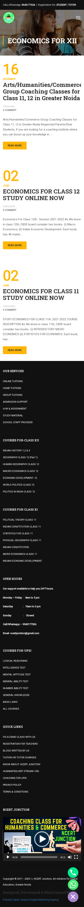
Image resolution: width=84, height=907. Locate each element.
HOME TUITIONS (12, 388)
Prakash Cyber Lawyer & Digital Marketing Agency (31, 899)
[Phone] (73, 872)
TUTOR (72, 5)
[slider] (39, 857)
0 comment (9, 110)
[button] (42, 839)
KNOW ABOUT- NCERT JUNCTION (21, 764)
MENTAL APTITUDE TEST (17, 674)
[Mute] (70, 857)
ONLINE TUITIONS (13, 381)
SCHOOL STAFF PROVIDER (18, 422)
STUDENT (61, 5)
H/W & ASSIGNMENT (15, 408)
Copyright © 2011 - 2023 (16, 878)
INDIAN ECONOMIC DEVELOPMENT (22, 560)
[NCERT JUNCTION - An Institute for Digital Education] (9, 18)
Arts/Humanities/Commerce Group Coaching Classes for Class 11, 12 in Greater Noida (42, 91)
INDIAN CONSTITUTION (16, 547)
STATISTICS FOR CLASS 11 (18, 533)
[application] (42, 839)
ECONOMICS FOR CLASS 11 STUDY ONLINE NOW (41, 294)
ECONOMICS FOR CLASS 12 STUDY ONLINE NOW (41, 194)
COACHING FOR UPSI (15, 778)
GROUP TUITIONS (12, 394)
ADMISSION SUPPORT (15, 401)
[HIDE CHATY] (73, 897)
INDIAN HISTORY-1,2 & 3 (16, 450)
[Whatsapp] (73, 884)
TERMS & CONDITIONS (15, 791)
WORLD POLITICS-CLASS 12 (18, 484)
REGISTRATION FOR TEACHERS (20, 743)
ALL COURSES (11, 708)
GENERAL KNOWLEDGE (16, 695)
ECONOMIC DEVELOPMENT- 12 (20, 477)
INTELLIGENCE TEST (14, 667)
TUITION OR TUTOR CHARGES (19, 757)
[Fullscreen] (76, 857)
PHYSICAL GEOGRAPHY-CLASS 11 (22, 540)
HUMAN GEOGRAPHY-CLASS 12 (21, 464)
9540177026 (28, 5)
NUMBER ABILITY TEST (16, 688)
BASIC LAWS (10, 701)
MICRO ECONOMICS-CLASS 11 (20, 553)
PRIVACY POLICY (12, 784)
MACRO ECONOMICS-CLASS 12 (20, 471)
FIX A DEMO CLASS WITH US (19, 736)
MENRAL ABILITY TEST (15, 681)
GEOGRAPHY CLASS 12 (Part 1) (20, 457)
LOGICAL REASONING (15, 660)
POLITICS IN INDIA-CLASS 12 (19, 491)
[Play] (8, 857)
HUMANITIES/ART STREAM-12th (21, 771)
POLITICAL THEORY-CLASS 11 (19, 519)
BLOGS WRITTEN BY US (16, 750)
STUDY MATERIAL (13, 415)
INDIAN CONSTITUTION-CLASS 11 (22, 526)
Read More (15, 145)
